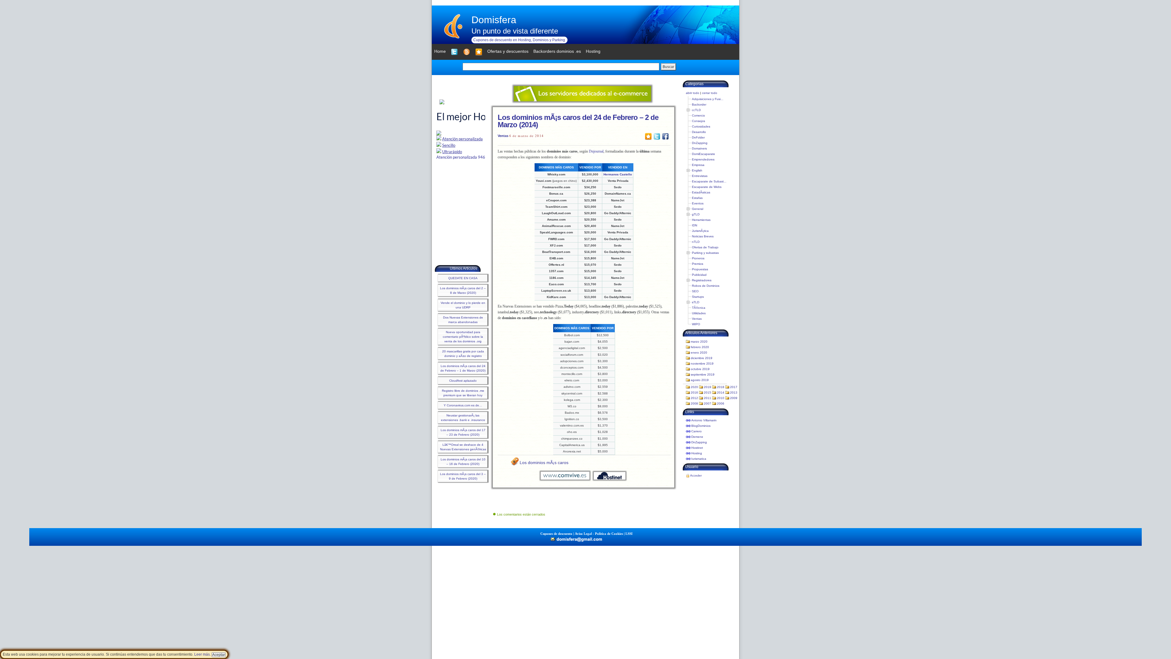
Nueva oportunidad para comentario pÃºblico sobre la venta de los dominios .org (463, 336)
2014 (720, 392)
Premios (697, 263)
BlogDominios (701, 425)
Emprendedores (703, 159)
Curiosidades (701, 126)
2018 (720, 387)
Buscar (668, 67)
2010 (720, 398)
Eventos (698, 203)
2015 (707, 392)
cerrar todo (709, 93)
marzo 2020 (699, 341)
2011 (707, 398)
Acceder (696, 475)
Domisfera (493, 19)
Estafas (697, 198)
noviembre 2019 (702, 363)
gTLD (696, 214)
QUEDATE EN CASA (463, 278)
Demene (697, 436)
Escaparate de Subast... (709, 181)
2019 (707, 387)
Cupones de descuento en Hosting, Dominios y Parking (519, 40)
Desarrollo (699, 132)
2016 (694, 392)
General (697, 209)
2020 (694, 387)
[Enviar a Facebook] (665, 136)
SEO (695, 291)
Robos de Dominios (705, 285)
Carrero (696, 431)
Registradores (701, 280)
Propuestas (700, 269)
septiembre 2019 (702, 374)
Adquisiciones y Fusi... (707, 99)
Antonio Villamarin (704, 420)
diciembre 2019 (701, 358)
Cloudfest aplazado (463, 380)
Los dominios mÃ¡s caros (544, 462)
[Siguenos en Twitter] (454, 52)
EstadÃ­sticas (701, 192)
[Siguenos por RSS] (466, 52)
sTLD (695, 302)
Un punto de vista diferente (514, 31)
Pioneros (698, 258)
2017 (733, 387)
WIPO (696, 324)
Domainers (699, 148)
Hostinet (697, 447)
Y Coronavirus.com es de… (463, 405)
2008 (694, 403)
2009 (733, 398)
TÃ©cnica (698, 307)
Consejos (698, 121)
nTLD (696, 241)
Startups (698, 296)
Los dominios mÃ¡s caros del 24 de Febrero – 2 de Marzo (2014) (578, 121)
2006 (720, 403)
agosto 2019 (700, 380)
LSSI (628, 533)
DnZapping (699, 143)
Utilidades (699, 313)
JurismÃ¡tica (700, 230)
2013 (733, 392)
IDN (694, 225)
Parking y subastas (705, 252)
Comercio (698, 115)
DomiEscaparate (703, 154)
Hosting (696, 453)
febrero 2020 (700, 347)
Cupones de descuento (556, 533)
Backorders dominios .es (557, 51)
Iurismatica (698, 458)
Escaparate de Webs (707, 187)
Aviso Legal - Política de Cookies (599, 533)
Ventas (503, 136)
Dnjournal (596, 151)
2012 (694, 398)
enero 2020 (699, 352)
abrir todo (692, 93)
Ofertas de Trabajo (705, 247)
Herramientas (701, 219)
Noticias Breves (703, 236)
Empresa (698, 165)
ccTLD (696, 110)
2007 (707, 403)
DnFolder (698, 137)
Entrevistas (699, 176)
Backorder (699, 104)
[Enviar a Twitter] (657, 136)
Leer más (202, 654)
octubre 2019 (700, 369)
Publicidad (699, 274)
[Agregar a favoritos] (479, 52)
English (697, 170)
